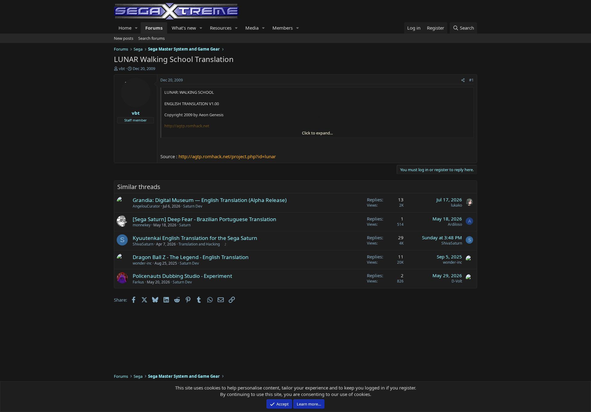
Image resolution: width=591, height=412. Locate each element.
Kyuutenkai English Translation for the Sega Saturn (195, 237)
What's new (184, 28)
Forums (154, 28)
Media (252, 28)
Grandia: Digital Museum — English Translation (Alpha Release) (210, 200)
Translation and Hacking (199, 244)
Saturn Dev (192, 206)
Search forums (151, 38)
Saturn (185, 225)
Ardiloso (455, 224)
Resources (220, 28)
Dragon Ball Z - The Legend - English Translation (191, 257)
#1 (471, 80)
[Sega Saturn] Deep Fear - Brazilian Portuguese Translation (204, 219)
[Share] (463, 80)
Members (282, 28)
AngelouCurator (146, 206)
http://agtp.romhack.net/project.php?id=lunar (227, 156)
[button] (136, 28)
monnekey (142, 225)
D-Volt (457, 281)
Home (125, 28)
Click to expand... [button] (317, 133)
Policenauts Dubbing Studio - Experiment (182, 275)
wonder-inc (142, 263)
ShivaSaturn (143, 244)
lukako (456, 205)
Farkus (138, 282)
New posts (123, 38)
